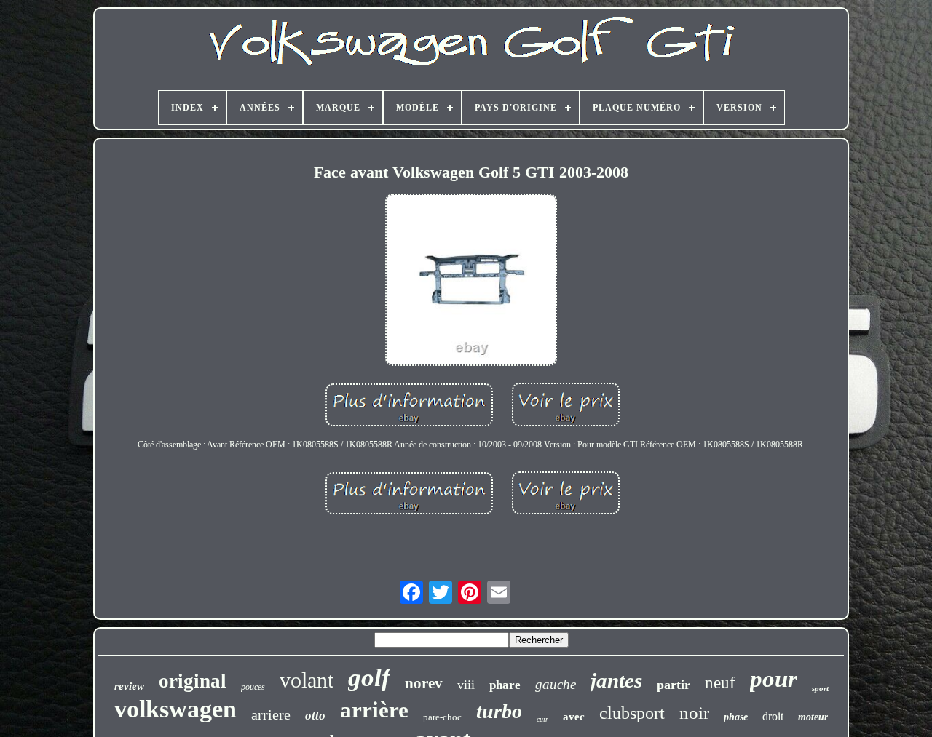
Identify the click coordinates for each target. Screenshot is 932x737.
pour (773, 679)
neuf (720, 683)
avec (574, 716)
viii (466, 684)
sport (820, 688)
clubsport (632, 713)
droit (772, 716)
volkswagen (175, 709)
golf (369, 678)
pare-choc (442, 717)
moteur (813, 717)
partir (673, 684)
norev (424, 683)
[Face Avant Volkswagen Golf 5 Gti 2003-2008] (471, 281)
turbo (499, 711)
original (192, 681)
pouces (253, 687)
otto (315, 715)
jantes (616, 680)
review (129, 686)
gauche (555, 684)
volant (306, 680)
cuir (542, 719)
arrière (374, 709)
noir (694, 712)
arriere (271, 714)
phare (505, 685)
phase (736, 717)
